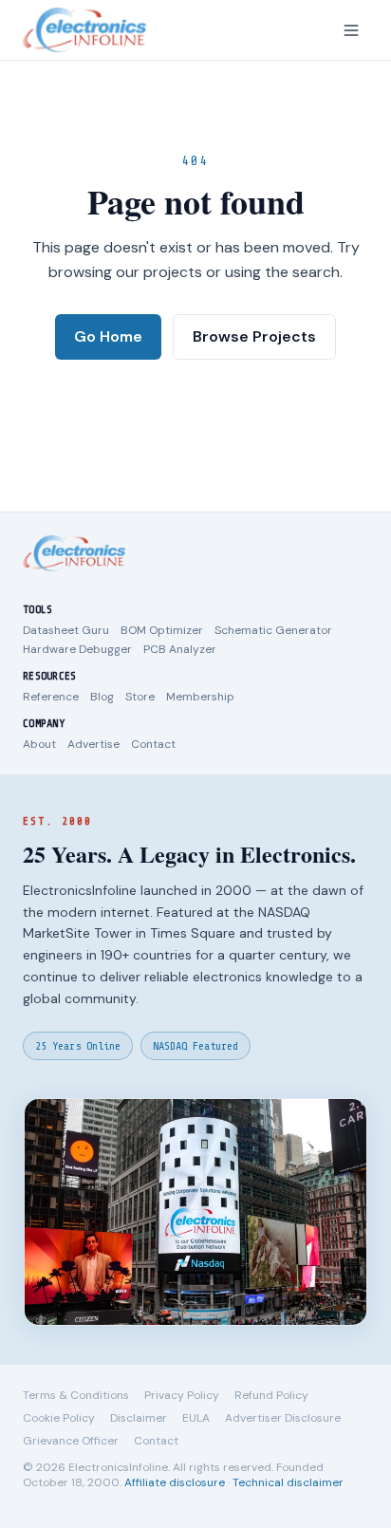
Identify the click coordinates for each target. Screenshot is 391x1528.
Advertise (93, 744)
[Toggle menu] (351, 30)
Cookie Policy (59, 1418)
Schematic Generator (273, 630)
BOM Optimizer (162, 630)
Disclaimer (138, 1418)
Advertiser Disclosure (283, 1418)
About (39, 744)
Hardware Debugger (77, 649)
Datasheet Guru (66, 630)
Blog (102, 696)
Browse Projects (254, 336)
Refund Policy (271, 1395)
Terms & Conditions (76, 1395)
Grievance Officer (71, 1440)
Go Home (108, 336)
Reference (51, 696)
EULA (196, 1418)
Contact (153, 744)
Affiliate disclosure (174, 1482)
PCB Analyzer (179, 649)
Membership (200, 696)
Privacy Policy (181, 1395)
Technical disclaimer (288, 1482)
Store (140, 696)
